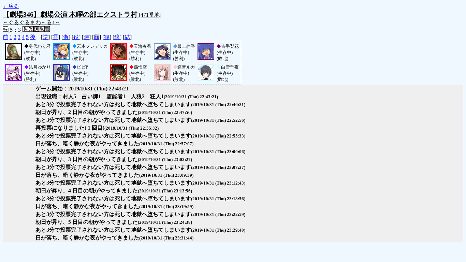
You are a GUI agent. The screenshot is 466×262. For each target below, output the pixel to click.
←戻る (11, 6)
